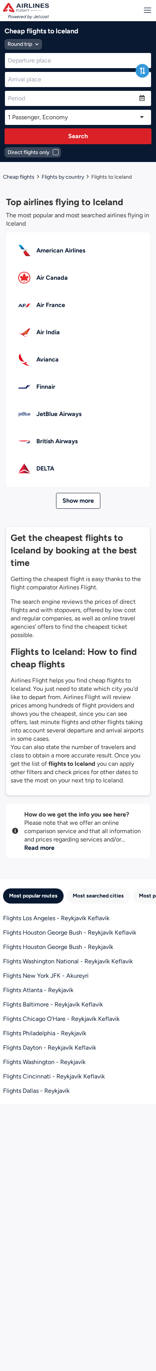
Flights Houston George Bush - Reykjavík (58, 946)
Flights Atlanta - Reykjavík (38, 990)
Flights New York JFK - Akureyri (46, 975)
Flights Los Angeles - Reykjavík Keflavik (56, 918)
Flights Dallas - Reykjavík (36, 1090)
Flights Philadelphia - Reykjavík (44, 1033)
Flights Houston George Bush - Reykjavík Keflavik (69, 932)
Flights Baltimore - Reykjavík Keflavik (53, 1004)
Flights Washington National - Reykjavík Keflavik (68, 961)
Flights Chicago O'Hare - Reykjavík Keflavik (61, 1018)
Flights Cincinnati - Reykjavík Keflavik (54, 1076)
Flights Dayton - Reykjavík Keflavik (49, 1047)
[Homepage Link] (26, 8)
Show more (78, 500)
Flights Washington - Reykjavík (44, 1062)
